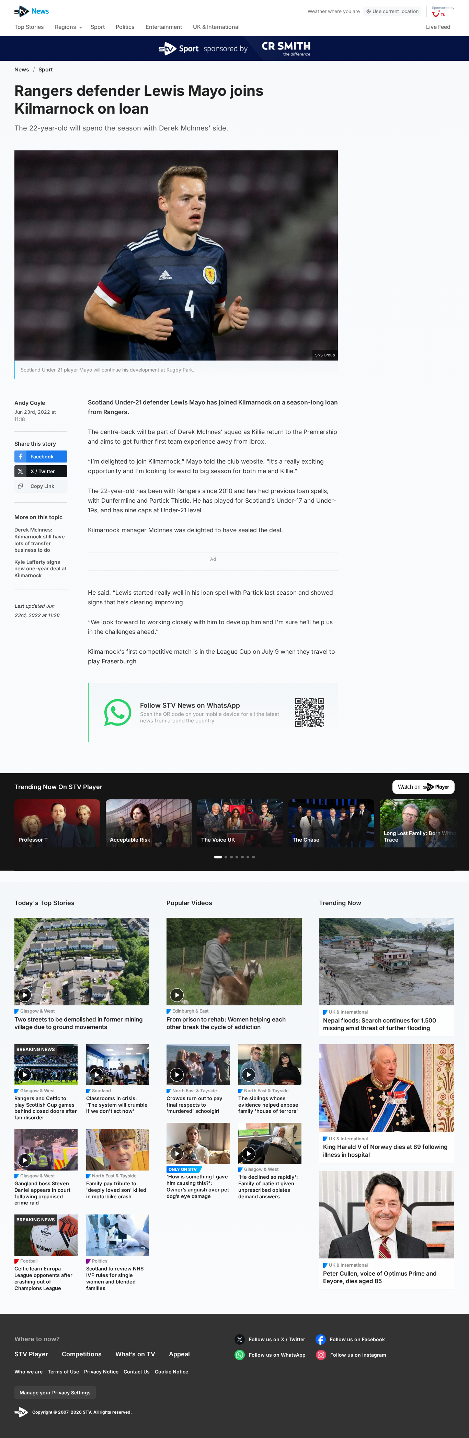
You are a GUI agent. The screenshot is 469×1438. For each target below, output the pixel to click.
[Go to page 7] (253, 857)
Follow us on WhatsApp (277, 1355)
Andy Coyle (29, 402)
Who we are (28, 1371)
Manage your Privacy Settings (55, 1392)
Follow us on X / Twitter (277, 1339)
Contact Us (137, 1371)
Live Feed (438, 26)
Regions (65, 26)
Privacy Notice (101, 1371)
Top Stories (29, 26)
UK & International (216, 26)
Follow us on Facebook (357, 1339)
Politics (125, 26)
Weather (317, 11)
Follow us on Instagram (358, 1355)
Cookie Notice (171, 1371)
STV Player (31, 1354)
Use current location (396, 11)
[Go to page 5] (242, 857)
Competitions (82, 1354)
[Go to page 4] (237, 857)
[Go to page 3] (231, 857)
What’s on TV (135, 1354)
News (21, 69)
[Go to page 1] (218, 857)
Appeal (179, 1354)
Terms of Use (63, 1371)
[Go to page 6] (248, 857)
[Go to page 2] (226, 857)
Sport (98, 26)
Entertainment (164, 26)
